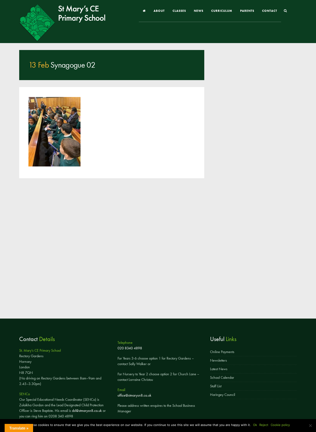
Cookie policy (280, 425)
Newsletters (218, 360)
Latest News (218, 368)
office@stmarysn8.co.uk (134, 395)
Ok (255, 425)
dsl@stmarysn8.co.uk (87, 410)
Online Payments (222, 351)
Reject (263, 425)
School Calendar (222, 377)
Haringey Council (222, 394)
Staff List (215, 386)
